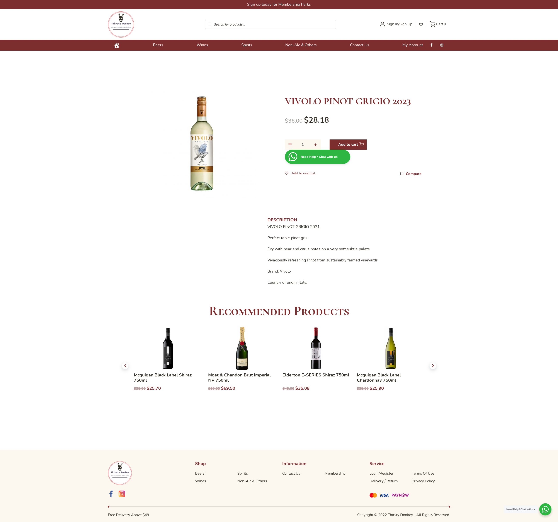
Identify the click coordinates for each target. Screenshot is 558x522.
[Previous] (125, 365)
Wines (202, 45)
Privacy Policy (423, 481)
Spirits (246, 45)
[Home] (116, 45)
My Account (412, 45)
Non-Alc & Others (301, 45)
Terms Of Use (423, 473)
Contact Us (359, 45)
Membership (335, 473)
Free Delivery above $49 (299, 5)
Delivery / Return (383, 481)
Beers (158, 45)
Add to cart (348, 144)
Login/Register (381, 473)
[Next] (433, 365)
